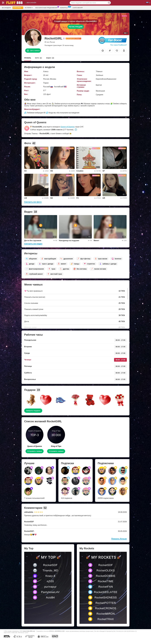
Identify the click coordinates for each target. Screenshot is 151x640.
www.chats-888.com (29, 631)
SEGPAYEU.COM (59, 631)
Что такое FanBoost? (118, 45)
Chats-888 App (78, 8)
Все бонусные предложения (46, 8)
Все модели (6, 8)
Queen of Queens (67, 127)
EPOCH (51, 631)
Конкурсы (64, 8)
